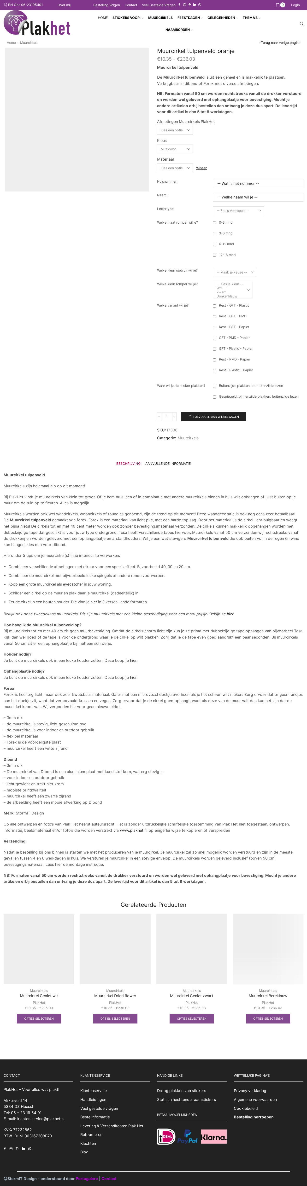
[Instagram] (184, 4)
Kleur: (162, 140)
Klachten (88, 1143)
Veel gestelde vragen (159, 5)
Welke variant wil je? (173, 305)
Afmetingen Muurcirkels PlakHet (186, 121)
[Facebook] (179, 4)
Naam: (162, 195)
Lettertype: (166, 209)
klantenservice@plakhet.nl (41, 1118)
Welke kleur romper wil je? (177, 284)
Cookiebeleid (246, 1108)
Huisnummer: (167, 181)
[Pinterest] (189, 4)
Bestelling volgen (106, 5)
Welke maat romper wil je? (177, 222)
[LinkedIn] (194, 4)
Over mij (64, 5)
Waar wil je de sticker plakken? (181, 386)
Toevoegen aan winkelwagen (216, 417)
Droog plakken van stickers (181, 1091)
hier (93, 602)
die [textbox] (211, 538)
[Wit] (230, 288)
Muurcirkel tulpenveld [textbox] (177, 67)
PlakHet (39, 1002)
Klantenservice (93, 1091)
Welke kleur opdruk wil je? (177, 270)
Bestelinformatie (95, 1117)
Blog (84, 1152)
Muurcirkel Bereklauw (268, 996)
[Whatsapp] (199, 4)
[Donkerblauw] (230, 296)
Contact (131, 5)
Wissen (201, 168)
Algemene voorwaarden (255, 1099)
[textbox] (184, 77)
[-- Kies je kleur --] (230, 284)
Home (103, 18)
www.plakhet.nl (134, 830)
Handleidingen (93, 1099)
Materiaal (165, 159)
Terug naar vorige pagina (281, 43)
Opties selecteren (39, 1018)
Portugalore (87, 1178)
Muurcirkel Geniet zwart (191, 996)
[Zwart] (230, 292)
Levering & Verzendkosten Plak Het (111, 1126)
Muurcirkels (29, 43)
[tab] (128, 463)
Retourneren (91, 1135)
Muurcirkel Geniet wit (39, 996)
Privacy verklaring (250, 1091)
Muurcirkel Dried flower (115, 996)
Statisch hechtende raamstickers (186, 1099)
